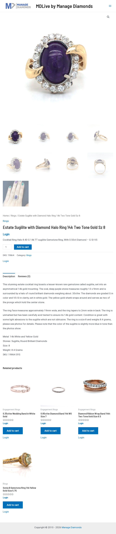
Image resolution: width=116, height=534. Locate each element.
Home (6, 215)
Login (6, 234)
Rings (13, 215)
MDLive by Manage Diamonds (64, 6)
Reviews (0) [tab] (24, 276)
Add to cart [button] (13, 430)
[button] (108, 16)
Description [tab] (9, 276)
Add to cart (23, 247)
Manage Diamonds (72, 527)
